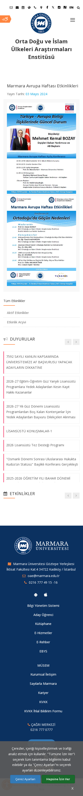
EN (71, 7)
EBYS (43, 651)
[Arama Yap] (78, 8)
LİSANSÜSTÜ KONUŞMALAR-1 (29, 431)
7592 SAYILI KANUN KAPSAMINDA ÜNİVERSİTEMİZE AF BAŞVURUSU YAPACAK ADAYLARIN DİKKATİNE (39, 362)
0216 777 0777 (41, 729)
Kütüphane (43, 623)
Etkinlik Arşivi (16, 322)
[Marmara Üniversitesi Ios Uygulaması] (45, 594)
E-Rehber (43, 642)
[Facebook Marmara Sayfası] (47, 7)
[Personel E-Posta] (17, 7)
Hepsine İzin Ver (58, 779)
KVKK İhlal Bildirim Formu (43, 711)
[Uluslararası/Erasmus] (29, 7)
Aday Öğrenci (43, 615)
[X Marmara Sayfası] (53, 7)
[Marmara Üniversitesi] (41, 23)
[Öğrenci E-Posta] (11, 7)
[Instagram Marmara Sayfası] (59, 7)
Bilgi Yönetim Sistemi (43, 605)
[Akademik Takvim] (23, 7)
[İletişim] (35, 7)
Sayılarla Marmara (43, 683)
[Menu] (73, 18)
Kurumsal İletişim (43, 674)
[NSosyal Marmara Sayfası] (65, 7)
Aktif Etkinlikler (18, 313)
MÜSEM (43, 665)
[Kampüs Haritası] (41, 7)
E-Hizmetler (43, 633)
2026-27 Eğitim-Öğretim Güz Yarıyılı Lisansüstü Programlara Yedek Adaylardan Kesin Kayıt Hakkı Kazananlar (41, 386)
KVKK (43, 702)
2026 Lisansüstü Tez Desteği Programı (35, 445)
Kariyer (43, 693)
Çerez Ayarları (25, 779)
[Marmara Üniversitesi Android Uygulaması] (35, 594)
